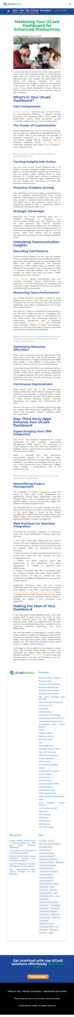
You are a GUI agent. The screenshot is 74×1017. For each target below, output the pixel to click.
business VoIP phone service (47, 865)
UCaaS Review (37, 655)
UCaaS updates (43, 920)
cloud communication (45, 874)
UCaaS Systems (55, 914)
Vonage (51, 933)
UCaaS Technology (47, 790)
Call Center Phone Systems (50, 702)
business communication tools (48, 859)
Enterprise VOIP (46, 739)
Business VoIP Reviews (49, 690)
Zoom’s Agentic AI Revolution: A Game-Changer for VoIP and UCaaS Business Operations (22, 844)
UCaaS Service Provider (49, 784)
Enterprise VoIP (43, 887)
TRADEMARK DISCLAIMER (55, 991)
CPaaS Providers (46, 733)
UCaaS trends (56, 917)
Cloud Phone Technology (49, 715)
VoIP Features (45, 814)
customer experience (45, 884)
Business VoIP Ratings (48, 687)
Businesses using (52, 142)
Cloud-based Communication (51, 718)
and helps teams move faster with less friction (33, 592)
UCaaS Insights (45, 774)
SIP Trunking (44, 762)
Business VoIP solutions (49, 694)
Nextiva (52, 887)
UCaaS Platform (44, 905)
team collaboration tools (46, 896)
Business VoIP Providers (49, 684)
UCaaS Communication (49, 771)
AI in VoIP (51, 841)
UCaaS (41, 768)
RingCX (55, 893)
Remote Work (43, 890)
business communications (47, 856)
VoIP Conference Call (48, 808)
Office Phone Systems (48, 755)
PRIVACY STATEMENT (32, 991)
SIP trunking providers (48, 765)
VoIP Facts (43, 811)
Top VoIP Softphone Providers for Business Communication (22, 865)
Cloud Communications (46, 877)
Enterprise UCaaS (46, 736)
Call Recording (45, 712)
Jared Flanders (22, 36)
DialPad (56, 884)
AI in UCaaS (42, 841)
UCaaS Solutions (46, 787)
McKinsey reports (35, 323)
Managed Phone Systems (50, 749)
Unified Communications (46, 923)
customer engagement (46, 880)
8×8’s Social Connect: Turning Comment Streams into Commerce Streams (22, 858)
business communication (46, 853)
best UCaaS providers (45, 847)
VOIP (41, 800)
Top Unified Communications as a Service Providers (22, 852)
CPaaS (41, 730)
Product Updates (46, 758)
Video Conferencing (47, 793)
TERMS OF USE (14, 991)
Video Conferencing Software (51, 796)
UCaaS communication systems (48, 902)
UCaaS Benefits (43, 899)
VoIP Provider (44, 821)
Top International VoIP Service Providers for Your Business (22, 871)
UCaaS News (44, 777)
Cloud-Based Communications (48, 871)
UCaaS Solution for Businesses (48, 911)
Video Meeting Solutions (46, 926)
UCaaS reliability (44, 908)
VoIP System (43, 933)
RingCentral (53, 890)
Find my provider (38, 976)
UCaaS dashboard (23, 112)
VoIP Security (44, 824)
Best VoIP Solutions (45, 850)
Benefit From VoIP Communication (49, 844)
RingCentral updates (45, 893)
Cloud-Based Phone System (51, 721)
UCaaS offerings (20, 279)
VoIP (56, 926)
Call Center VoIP (46, 705)
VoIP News (43, 818)
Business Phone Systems (49, 678)
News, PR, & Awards (47, 752)
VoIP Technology (46, 827)
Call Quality (44, 709)
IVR (40, 743)
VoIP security (53, 930)
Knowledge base (46, 746)
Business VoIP (45, 681)
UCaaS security (55, 908)
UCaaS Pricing (45, 781)
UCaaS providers (55, 905)
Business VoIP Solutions (46, 868)
